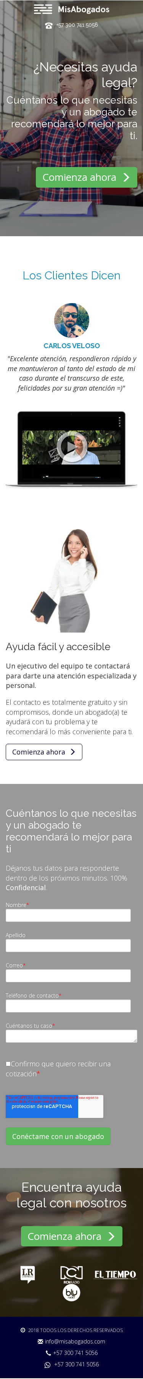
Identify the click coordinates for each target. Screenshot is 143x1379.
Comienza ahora (80, 177)
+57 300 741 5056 (75, 1352)
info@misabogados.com (75, 1341)
